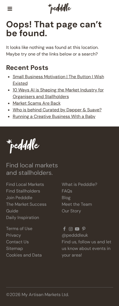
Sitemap (14, 248)
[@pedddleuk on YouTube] (77, 228)
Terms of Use (19, 228)
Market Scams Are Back (37, 103)
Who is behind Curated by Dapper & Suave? (57, 110)
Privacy (13, 235)
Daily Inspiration (22, 217)
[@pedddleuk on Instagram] (70, 228)
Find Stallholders (23, 191)
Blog (66, 198)
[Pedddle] (59, 9)
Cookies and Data (24, 255)
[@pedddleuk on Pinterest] (83, 228)
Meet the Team (77, 204)
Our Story (71, 211)
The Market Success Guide (26, 207)
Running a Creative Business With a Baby (54, 116)
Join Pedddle (19, 198)
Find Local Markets (25, 184)
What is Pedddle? (79, 184)
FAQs (67, 191)
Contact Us (17, 242)
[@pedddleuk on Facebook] (64, 228)
